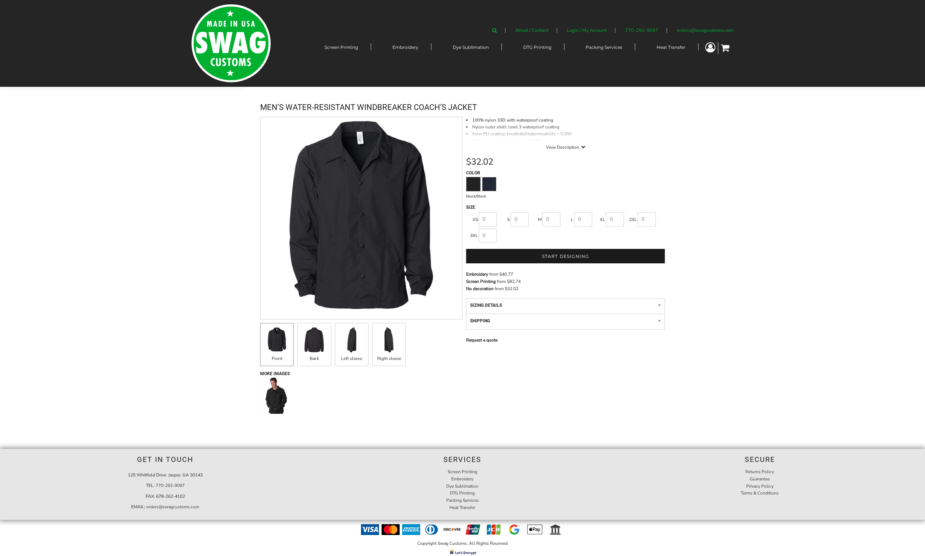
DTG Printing (462, 493)
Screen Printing (481, 281)
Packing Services (462, 500)
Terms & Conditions (760, 493)
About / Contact (531, 30)
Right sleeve (389, 358)
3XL (474, 235)
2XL (633, 219)
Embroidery (477, 274)
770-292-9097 (641, 30)
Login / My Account (587, 30)
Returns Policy (759, 472)
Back (314, 358)
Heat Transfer (462, 507)
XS (475, 219)
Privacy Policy (760, 486)
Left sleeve (351, 358)
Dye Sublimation (462, 486)
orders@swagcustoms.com (705, 30)
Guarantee (760, 479)
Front (277, 358)
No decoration (480, 289)
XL (602, 219)
